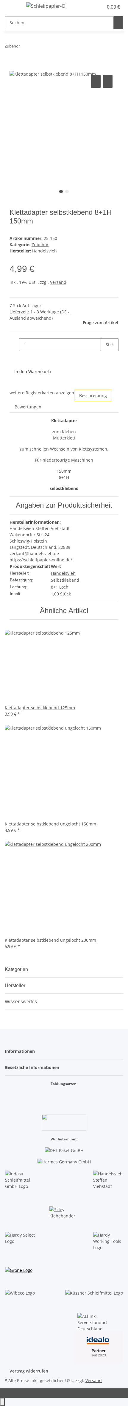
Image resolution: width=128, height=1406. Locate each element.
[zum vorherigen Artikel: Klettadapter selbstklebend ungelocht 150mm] (24, 47)
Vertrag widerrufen (29, 1371)
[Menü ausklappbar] (12, 7)
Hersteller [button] (15, 985)
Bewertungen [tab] (28, 407)
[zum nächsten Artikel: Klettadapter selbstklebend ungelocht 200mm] (35, 47)
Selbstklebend (65, 580)
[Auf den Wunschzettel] (108, 81)
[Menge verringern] (14, 344)
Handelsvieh (63, 573)
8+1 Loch (59, 587)
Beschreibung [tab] (93, 395)
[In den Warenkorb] (14, 67)
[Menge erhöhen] (105, 357)
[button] (92, 7)
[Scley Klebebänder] (64, 1214)
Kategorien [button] (17, 969)
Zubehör (40, 244)
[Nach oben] (2, 1402)
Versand (58, 282)
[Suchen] (118, 22)
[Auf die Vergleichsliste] (96, 81)
